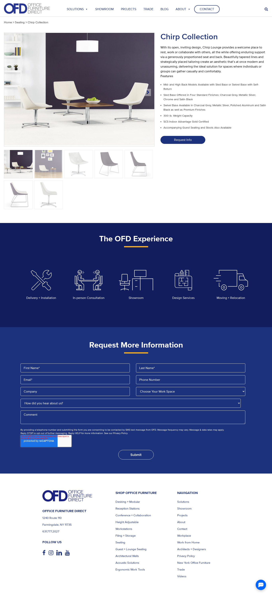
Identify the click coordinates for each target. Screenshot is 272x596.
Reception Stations (127, 508)
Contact (207, 9)
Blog (164, 9)
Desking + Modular (127, 502)
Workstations (123, 529)
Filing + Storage (125, 535)
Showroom (104, 9)
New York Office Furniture (193, 563)
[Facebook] (45, 553)
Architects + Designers (191, 549)
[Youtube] (69, 553)
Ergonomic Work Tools (130, 569)
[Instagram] (52, 553)
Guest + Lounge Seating (131, 549)
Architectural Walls (127, 556)
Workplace (184, 535)
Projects (128, 9)
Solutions (75, 9)
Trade (181, 569)
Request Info (183, 140)
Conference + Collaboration (133, 515)
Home (8, 22)
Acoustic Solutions (127, 563)
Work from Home (188, 542)
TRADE (148, 9)
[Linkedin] (60, 553)
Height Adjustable (127, 522)
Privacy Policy (186, 556)
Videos (181, 576)
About (181, 9)
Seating (20, 22)
